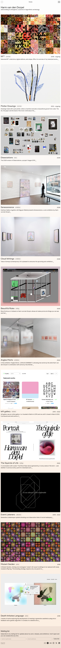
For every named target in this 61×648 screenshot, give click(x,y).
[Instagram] (53, 643)
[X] (56, 643)
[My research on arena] (51, 643)
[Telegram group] (48, 643)
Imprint (3, 643)
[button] (59, 2)
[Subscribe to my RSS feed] (59, 643)
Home (30, 2)
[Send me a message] (45, 643)
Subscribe (56, 638)
